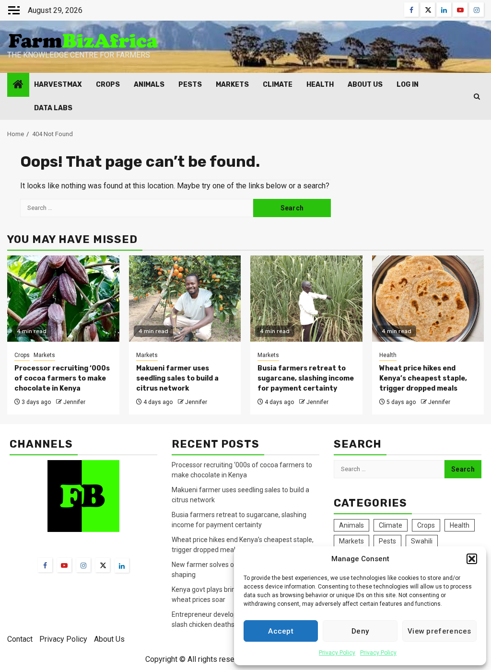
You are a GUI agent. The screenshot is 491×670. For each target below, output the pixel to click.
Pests (190, 85)
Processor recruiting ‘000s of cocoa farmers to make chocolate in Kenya (62, 378)
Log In (408, 85)
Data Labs (53, 108)
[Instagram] (83, 565)
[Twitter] (102, 565)
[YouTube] (64, 565)
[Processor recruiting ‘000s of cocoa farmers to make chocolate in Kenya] (63, 298)
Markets (232, 85)
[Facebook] (45, 565)
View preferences (439, 631)
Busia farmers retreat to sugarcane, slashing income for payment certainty (305, 378)
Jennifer (74, 402)
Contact (20, 639)
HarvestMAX (58, 85)
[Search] (477, 96)
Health (320, 85)
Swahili (422, 541)
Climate (277, 85)
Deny (360, 631)
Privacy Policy (337, 652)
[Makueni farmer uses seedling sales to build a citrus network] (185, 298)
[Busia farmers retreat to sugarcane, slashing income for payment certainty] (306, 298)
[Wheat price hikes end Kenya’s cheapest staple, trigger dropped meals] (428, 298)
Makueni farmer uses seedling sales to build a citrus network (177, 378)
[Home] (18, 85)
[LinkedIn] (122, 565)
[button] (472, 559)
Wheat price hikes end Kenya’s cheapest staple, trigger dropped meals (423, 378)
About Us (365, 85)
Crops (108, 85)
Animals (149, 85)
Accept (280, 631)
